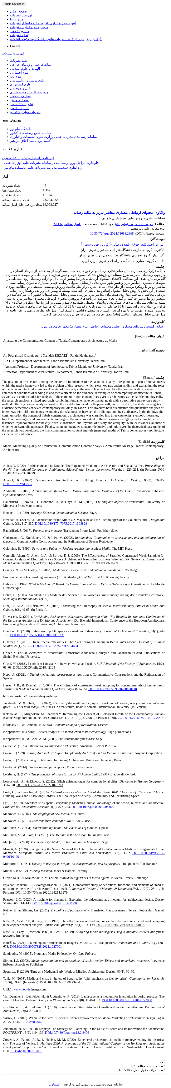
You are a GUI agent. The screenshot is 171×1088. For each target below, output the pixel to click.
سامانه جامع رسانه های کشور (30, 133)
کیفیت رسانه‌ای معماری (138, 326)
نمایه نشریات (19, 35)
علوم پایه (16, 76)
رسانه (160, 326)
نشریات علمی (19, 108)
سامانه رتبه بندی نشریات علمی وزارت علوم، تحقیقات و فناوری (53, 136)
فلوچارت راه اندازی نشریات (29, 27)
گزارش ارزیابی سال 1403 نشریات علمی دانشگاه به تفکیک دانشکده (56, 39)
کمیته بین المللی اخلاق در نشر (30, 140)
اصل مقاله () (67, 224)
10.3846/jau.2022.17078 (26, 1051)
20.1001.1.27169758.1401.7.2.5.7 (140, 718)
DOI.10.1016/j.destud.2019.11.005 (55, 903)
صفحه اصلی (18, 11)
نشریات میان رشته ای (25, 112)
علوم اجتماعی (19, 72)
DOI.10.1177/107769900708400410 (112, 689)
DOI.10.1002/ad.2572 (17, 484)
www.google (21, 989)
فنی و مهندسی (20, 88)
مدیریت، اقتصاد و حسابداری (29, 92)
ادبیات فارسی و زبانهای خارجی (31, 64)
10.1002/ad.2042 (31, 1022)
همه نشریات (18, 60)
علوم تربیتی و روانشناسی (27, 80)
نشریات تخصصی (21, 104)
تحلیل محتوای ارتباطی (104, 326)
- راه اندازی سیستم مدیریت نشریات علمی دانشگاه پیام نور (42, 167)
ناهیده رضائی (121, 244)
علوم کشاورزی (20, 84)
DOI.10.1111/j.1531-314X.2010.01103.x (37, 635)
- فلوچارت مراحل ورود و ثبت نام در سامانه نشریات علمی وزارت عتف (50, 162)
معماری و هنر (19, 100)
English (15, 46)
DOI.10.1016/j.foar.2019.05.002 (93, 807)
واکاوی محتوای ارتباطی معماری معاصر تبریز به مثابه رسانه (119, 212)
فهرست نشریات (21, 15)
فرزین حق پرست (95, 244)
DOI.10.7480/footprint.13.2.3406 (67, 1032)
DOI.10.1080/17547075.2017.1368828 (61, 523)
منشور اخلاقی (19, 31)
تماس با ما (17, 19)
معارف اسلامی (20, 96)
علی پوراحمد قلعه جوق (149, 244)
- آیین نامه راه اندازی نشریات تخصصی (28, 158)
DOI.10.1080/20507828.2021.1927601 (36, 946)
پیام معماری (79, 326)
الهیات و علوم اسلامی (25, 68)
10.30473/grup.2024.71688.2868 (112, 233)
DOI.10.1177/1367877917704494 (55, 646)
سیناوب (53, 1084)
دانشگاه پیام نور (20, 129)
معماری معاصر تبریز (55, 326)
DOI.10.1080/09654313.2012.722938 (127, 1000)
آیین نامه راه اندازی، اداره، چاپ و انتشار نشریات (43, 23)
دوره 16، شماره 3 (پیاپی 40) (134, 224)
